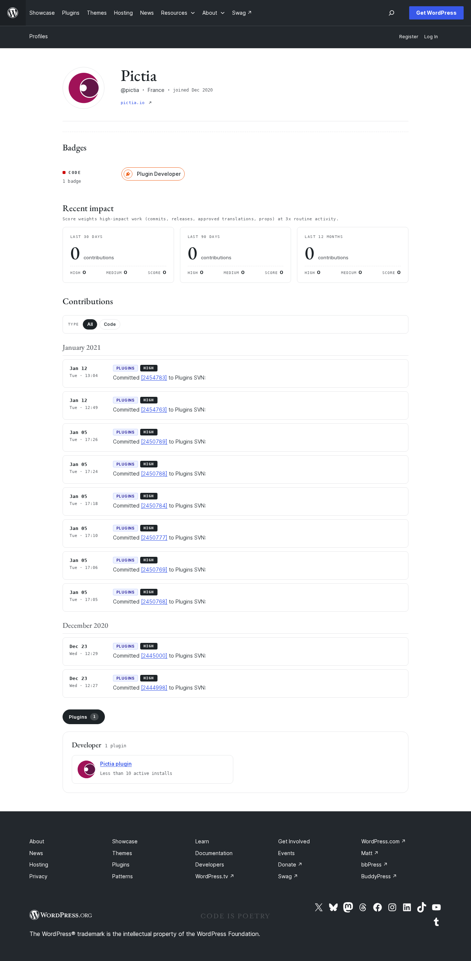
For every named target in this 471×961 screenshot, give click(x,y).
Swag (288, 876)
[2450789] (154, 441)
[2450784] (154, 505)
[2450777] (154, 537)
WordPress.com (383, 841)
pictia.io (134, 102)
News (36, 853)
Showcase (125, 841)
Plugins (82, 717)
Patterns (122, 876)
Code (110, 324)
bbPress (374, 864)
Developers (209, 864)
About (36, 841)
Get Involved (294, 841)
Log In (431, 36)
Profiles (38, 36)
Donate (290, 864)
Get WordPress (436, 13)
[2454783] (154, 377)
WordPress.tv (214, 876)
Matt (370, 853)
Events (286, 853)
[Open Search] (391, 13)
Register (408, 36)
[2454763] (154, 409)
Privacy (38, 876)
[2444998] (154, 687)
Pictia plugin (116, 764)
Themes (122, 853)
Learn (202, 841)
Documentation (214, 853)
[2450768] (154, 601)
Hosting (38, 864)
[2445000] (154, 655)
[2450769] (154, 569)
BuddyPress (379, 876)
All (90, 324)
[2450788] (154, 473)
